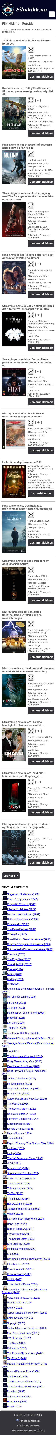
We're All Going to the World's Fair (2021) (30, 1038)
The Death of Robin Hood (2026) (25, 1353)
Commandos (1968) (18, 924)
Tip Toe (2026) (15, 1193)
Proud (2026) (14, 1406)
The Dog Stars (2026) (19, 959)
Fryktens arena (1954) (19, 1234)
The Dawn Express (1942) (21, 929)
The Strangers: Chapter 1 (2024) (25, 1056)
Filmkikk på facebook (29, 1420)
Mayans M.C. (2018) (18, 1168)
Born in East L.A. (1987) (20, 1228)
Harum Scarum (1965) (19, 1133)
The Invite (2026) (16, 1028)
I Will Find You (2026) (19, 1338)
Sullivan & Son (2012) (19, 1396)
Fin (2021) (13, 1051)
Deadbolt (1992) (16, 1391)
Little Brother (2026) (18, 1264)
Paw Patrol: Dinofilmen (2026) (23, 1066)
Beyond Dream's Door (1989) (23, 1371)
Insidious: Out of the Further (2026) (26, 1012)
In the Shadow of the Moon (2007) (25, 1386)
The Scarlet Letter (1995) (21, 1239)
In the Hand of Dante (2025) (22, 1284)
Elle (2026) (13, 1254)
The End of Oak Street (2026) (23, 1033)
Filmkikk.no (19, 1415)
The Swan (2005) (16, 1343)
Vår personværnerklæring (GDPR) (28, 1430)
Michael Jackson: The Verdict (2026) (27, 1328)
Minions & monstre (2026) (21, 1249)
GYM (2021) (14, 1163)
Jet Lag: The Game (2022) (21, 1078)
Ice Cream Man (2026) (19, 1083)
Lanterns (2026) (16, 1023)
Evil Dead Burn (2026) (19, 1204)
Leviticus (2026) (16, 1148)
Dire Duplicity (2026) (18, 1244)
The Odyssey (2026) (18, 1183)
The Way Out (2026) (18, 1103)
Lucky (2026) (14, 1153)
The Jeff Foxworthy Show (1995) (25, 1158)
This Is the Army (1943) (20, 1188)
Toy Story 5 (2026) (17, 1358)
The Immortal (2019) (18, 1198)
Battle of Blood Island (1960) (22, 919)
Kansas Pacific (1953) (19, 1124)
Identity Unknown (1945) (20, 1129)
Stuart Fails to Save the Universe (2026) (29, 939)
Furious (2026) (15, 1138)
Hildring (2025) (15, 979)
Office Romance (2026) (20, 1318)
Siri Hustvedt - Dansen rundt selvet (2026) (30, 949)
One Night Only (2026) (19, 964)
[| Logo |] (24, 16)
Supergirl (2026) (16, 1323)
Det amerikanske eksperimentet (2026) (28, 1259)
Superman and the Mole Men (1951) (27, 1312)
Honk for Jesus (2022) (19, 1274)
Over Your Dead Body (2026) (23, 1333)
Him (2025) (13, 983)
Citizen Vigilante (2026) (20, 1269)
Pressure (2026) (16, 954)
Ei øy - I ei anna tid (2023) (21, 1178)
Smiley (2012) (15, 1307)
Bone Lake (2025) (17, 1224)
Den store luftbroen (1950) (21, 1114)
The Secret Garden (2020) (21, 1109)
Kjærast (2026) (15, 969)
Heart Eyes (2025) (17, 1401)
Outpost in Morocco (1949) (21, 904)
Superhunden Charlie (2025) (23, 1173)
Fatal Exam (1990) (17, 1376)
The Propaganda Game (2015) (24, 1381)
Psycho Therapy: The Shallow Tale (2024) (30, 1143)
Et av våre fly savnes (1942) (22, 899)
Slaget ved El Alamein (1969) (23, 894)
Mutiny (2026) (14, 974)
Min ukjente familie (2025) (21, 996)
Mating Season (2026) (19, 1302)
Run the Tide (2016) (18, 1093)
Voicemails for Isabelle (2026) (23, 1297)
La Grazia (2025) (16, 1003)
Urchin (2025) (14, 1279)
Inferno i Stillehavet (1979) (21, 909)
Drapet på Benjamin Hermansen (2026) (29, 944)
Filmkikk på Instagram (28, 1425)
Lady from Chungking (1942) (23, 1119)
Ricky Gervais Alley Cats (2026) (24, 1061)
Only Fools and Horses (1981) (23, 1088)
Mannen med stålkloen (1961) (23, 914)
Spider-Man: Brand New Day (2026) (27, 1098)
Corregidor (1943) (17, 934)
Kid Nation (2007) (17, 1348)
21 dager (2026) (16, 1008)
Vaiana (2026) (15, 1213)
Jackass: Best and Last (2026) (23, 1208)
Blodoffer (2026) (16, 1017)
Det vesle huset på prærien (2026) (26, 1219)
